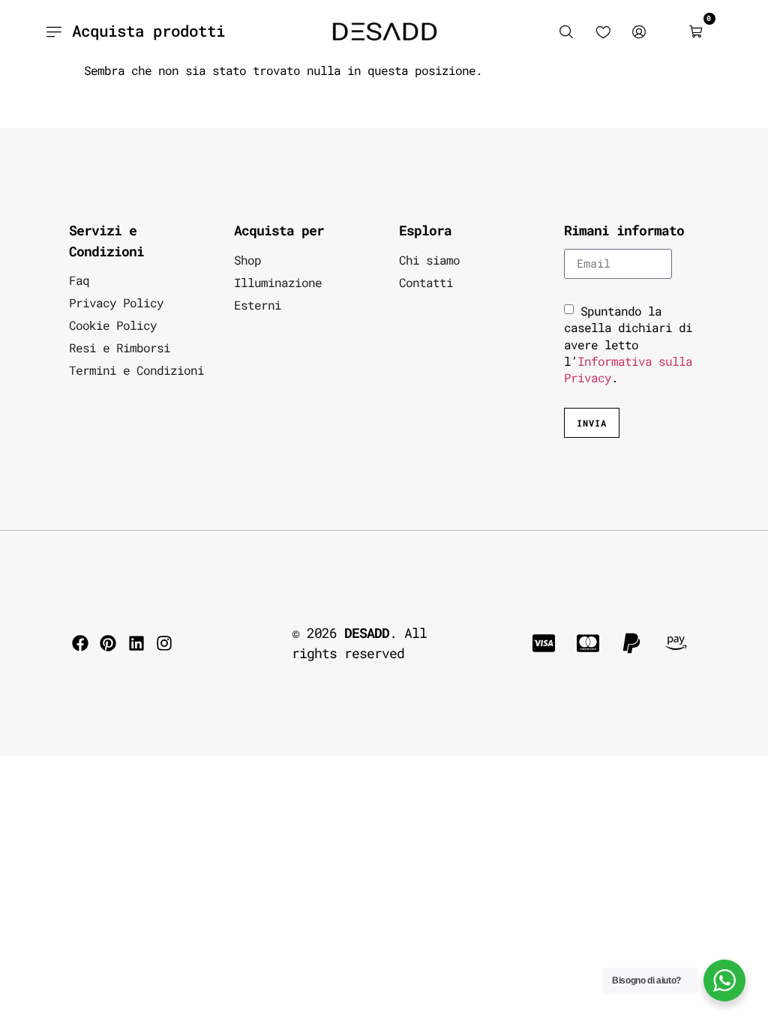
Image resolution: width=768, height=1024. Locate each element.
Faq (79, 280)
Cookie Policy (113, 325)
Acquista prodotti (148, 30)
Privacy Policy (116, 302)
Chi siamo (429, 260)
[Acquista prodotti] (53, 31)
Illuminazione (278, 282)
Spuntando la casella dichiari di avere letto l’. (628, 344)
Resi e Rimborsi (119, 347)
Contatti (426, 282)
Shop (247, 260)
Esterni (257, 305)
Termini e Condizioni (136, 370)
